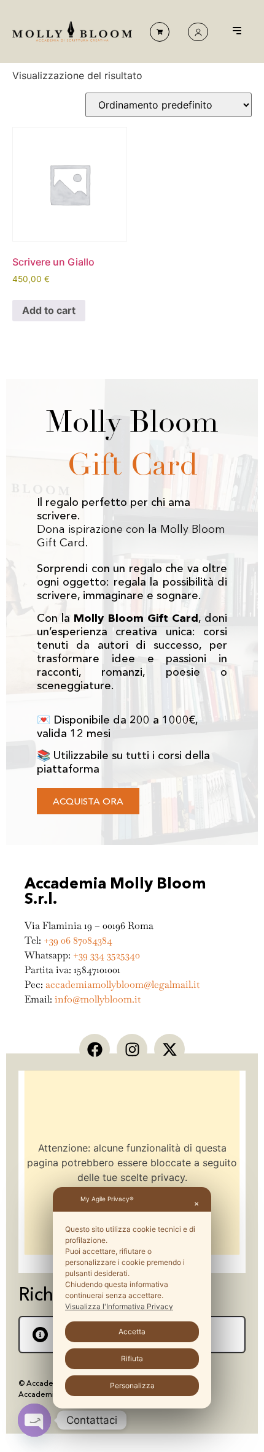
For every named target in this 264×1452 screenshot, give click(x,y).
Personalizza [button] (132, 1385)
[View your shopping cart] (159, 32)
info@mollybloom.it (98, 999)
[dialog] (132, 1297)
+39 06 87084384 (78, 940)
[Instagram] (132, 1049)
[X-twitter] (169, 1049)
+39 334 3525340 (106, 955)
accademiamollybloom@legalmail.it (122, 984)
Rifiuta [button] (132, 1358)
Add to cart (49, 310)
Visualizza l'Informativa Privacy (119, 1306)
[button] (237, 31)
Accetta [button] (132, 1331)
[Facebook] (94, 1049)
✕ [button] (196, 1203)
